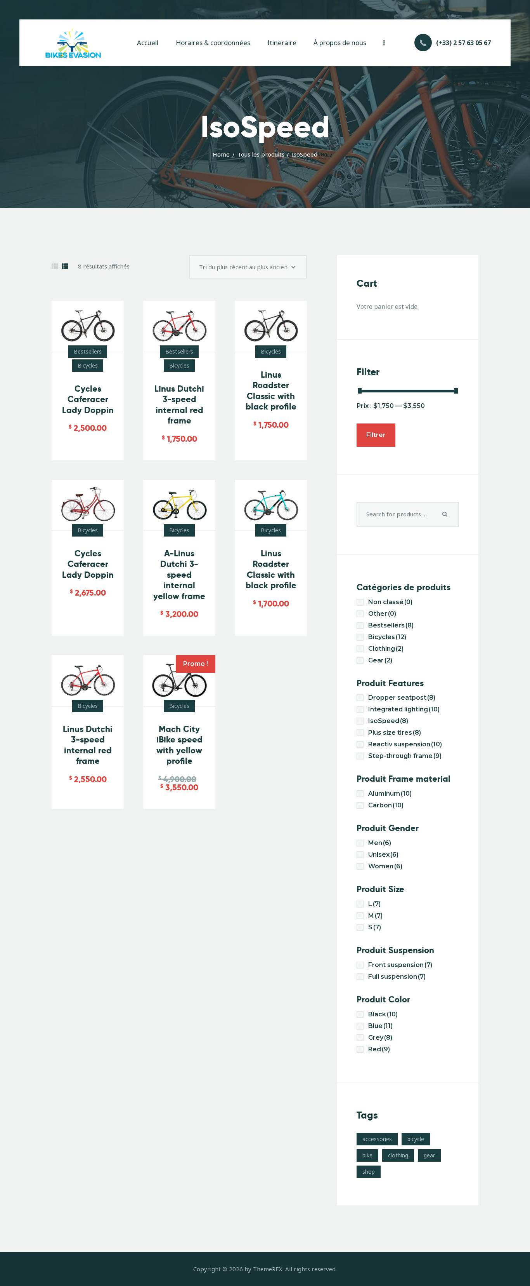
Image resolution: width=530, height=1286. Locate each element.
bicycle (415, 1139)
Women (385, 866)
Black (383, 1014)
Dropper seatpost (401, 697)
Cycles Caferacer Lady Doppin (88, 399)
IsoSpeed (388, 721)
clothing (398, 1155)
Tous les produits (260, 154)
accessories (377, 1139)
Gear (380, 660)
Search (445, 514)
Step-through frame (405, 756)
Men (379, 843)
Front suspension (400, 965)
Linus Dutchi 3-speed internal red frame (179, 404)
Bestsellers (88, 351)
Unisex (383, 854)
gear (429, 1155)
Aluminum (390, 793)
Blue (380, 1026)
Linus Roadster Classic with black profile (271, 390)
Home (221, 154)
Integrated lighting (404, 709)
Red (379, 1049)
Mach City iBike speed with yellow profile (179, 745)
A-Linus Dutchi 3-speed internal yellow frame (179, 574)
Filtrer (376, 435)
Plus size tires (394, 732)
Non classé (390, 602)
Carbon (386, 805)
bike (367, 1155)
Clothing (386, 648)
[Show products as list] (65, 266)
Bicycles (88, 365)
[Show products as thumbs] (55, 266)
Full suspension (397, 976)
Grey (380, 1037)
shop (368, 1171)
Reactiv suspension (405, 744)
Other (382, 613)
